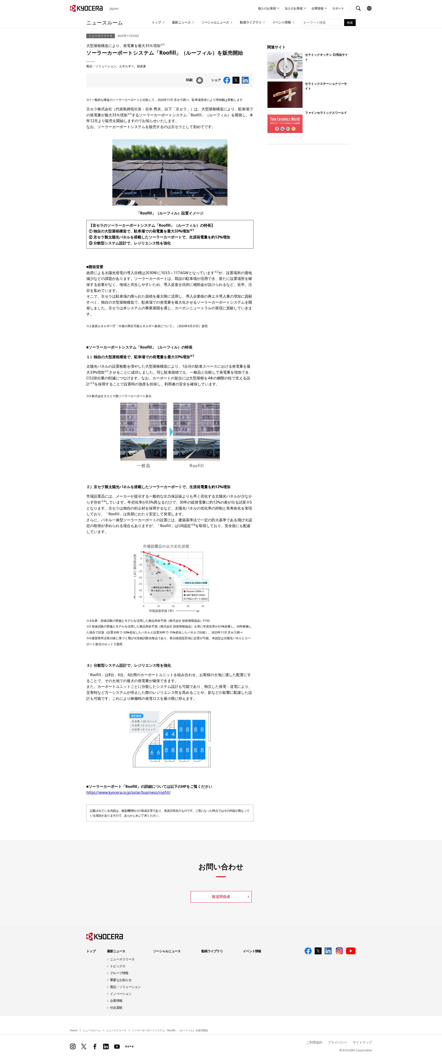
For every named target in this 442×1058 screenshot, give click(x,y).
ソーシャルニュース (215, 22)
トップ (156, 22)
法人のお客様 (294, 8)
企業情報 (317, 8)
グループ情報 (119, 973)
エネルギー (126, 66)
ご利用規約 (314, 1042)
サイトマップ (362, 1042)
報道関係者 (221, 896)
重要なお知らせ (120, 980)
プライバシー (337, 1042)
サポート (338, 8)
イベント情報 (281, 22)
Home (73, 1030)
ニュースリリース (122, 959)
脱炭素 (141, 66)
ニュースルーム (104, 22)
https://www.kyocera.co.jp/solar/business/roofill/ (128, 792)
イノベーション (120, 993)
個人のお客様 (267, 8)
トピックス (117, 966)
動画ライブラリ (250, 22)
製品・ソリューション (101, 66)
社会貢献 (116, 1007)
